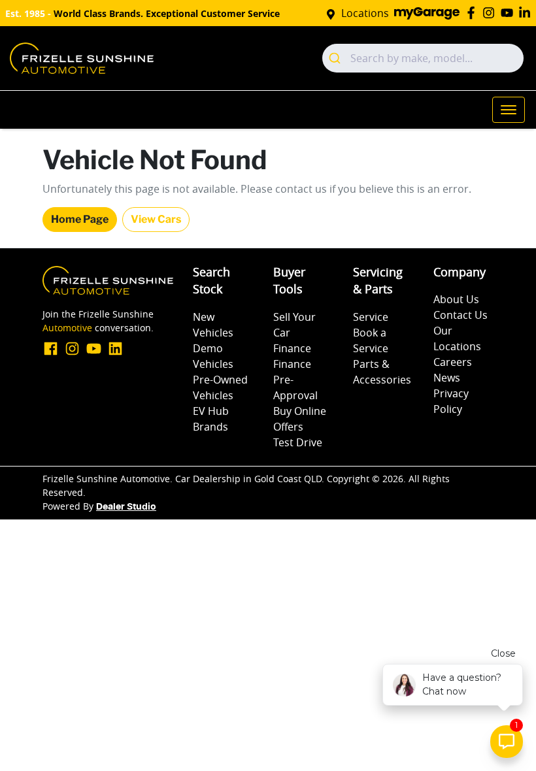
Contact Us (460, 315)
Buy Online (299, 411)
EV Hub (211, 411)
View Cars (156, 219)
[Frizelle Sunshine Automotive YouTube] (509, 13)
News (446, 377)
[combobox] (423, 58)
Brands (210, 426)
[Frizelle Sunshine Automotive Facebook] (473, 13)
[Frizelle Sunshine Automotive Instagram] (491, 13)
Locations (365, 13)
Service (370, 317)
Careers (452, 362)
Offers (288, 426)
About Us (456, 299)
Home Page (80, 219)
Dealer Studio (126, 507)
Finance (292, 348)
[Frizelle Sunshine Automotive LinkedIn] (527, 13)
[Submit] (336, 58)
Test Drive (297, 442)
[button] (508, 110)
